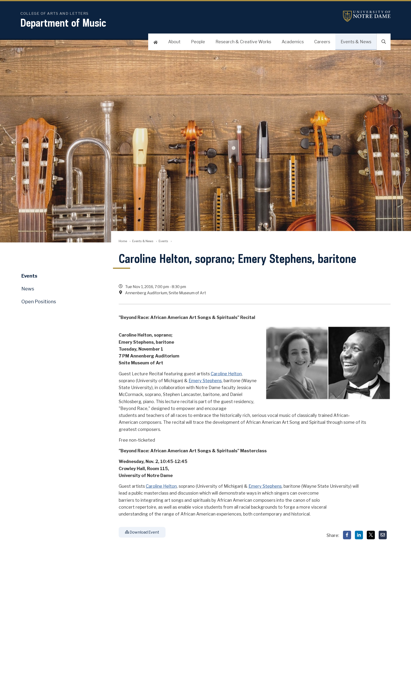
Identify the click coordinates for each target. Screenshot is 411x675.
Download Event (144, 532)
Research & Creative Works (243, 41)
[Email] (383, 535)
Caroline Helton (226, 373)
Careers (322, 41)
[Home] (155, 42)
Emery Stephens (205, 380)
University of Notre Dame (367, 16)
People (198, 41)
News (27, 289)
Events (163, 241)
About (174, 41)
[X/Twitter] (371, 535)
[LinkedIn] (359, 535)
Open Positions (38, 301)
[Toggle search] (384, 42)
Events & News (356, 41)
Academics (293, 41)
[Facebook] (347, 535)
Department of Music (63, 23)
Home (123, 241)
